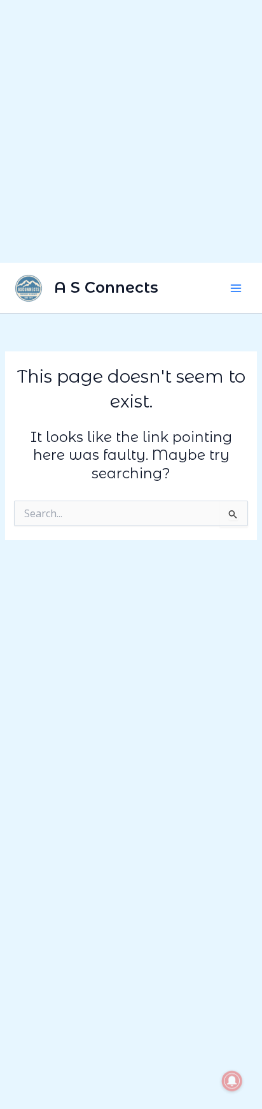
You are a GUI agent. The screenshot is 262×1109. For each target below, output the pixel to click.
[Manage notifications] (232, 1081)
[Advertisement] (131, 131)
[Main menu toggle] (236, 288)
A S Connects (106, 287)
